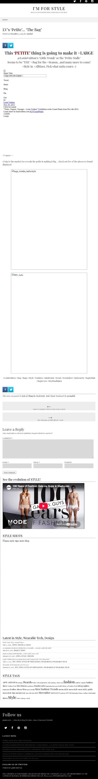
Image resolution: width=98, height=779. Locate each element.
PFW (67, 693)
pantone (62, 693)
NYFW (58, 693)
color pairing (51, 683)
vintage (23, 698)
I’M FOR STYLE (49, 8)
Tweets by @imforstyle (12, 768)
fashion (69, 682)
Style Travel (50, 396)
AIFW (5, 682)
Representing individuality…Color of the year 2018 (21, 654)
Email (36, 462)
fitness (24, 685)
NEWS (14, 645)
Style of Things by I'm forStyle (33, 396)
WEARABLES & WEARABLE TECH (54, 662)
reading (85, 693)
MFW (36, 693)
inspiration (6, 689)
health (60, 686)
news (53, 692)
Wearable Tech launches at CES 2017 (16, 665)
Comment (8, 438)
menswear (20, 692)
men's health (31, 689)
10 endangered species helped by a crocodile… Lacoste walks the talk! (27, 648)
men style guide (85, 689)
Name (6, 462)
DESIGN (17, 650)
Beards (27, 682)
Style (12, 697)
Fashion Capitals (80, 683)
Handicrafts (39, 685)
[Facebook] (5, 45)
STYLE (23, 656)
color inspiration (41, 683)
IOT (14, 662)
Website (68, 462)
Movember (45, 692)
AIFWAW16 (12, 682)
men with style (30, 693)
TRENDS (30, 656)
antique (20, 683)
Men (24, 689)
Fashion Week (12, 686)
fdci (18, 685)
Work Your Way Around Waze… (14, 642)
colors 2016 (59, 683)
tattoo (19, 698)
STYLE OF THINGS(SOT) (31, 662)
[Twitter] (10, 45)
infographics (83, 685)
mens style (63, 689)
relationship (91, 693)
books (34, 683)
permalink (71, 396)
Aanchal (29, 34)
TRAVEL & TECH (24, 645)
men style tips (9, 692)
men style (73, 689)
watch (28, 698)
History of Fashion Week (69, 686)
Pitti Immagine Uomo (75, 693)
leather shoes (16, 689)
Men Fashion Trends (46, 689)
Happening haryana (52, 686)
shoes (5, 698)
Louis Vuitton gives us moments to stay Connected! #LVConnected (26, 659)
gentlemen (30, 686)
